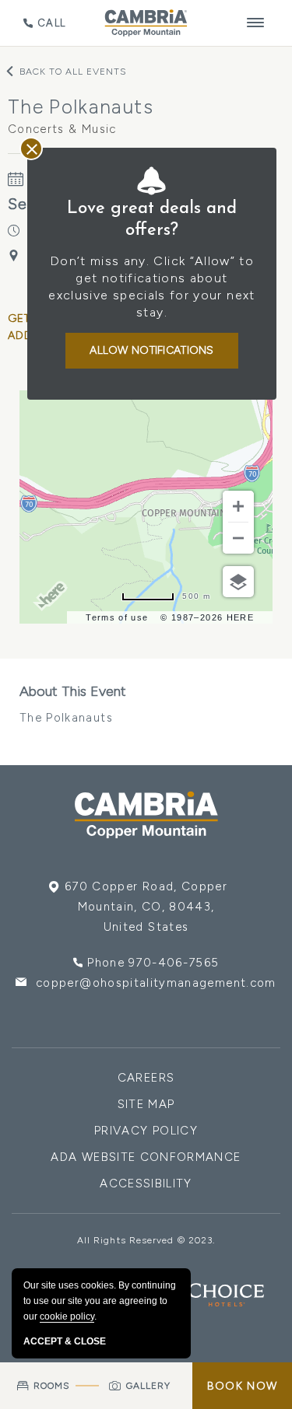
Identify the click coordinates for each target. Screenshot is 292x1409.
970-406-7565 (173, 963)
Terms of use (117, 617)
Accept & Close (64, 1341)
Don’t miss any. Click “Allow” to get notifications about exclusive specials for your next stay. (151, 286)
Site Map (146, 1104)
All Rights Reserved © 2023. (146, 1240)
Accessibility (146, 1183)
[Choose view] (238, 581)
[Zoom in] (238, 506)
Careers (146, 1078)
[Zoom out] (238, 538)
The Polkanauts (72, 704)
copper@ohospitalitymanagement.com (156, 983)
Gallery (148, 1385)
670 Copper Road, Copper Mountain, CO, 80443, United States (146, 906)
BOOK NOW (242, 1386)
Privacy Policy (146, 1131)
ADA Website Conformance (146, 1157)
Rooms (51, 1385)
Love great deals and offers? (152, 219)
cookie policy (67, 1316)
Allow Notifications (151, 350)
